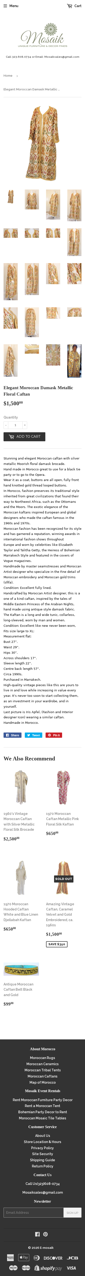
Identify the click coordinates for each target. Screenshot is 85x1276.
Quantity (11, 417)
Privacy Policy (42, 1148)
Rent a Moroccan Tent (42, 1106)
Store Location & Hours (42, 1142)
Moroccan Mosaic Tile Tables (42, 1118)
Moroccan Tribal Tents (43, 1070)
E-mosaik (47, 1248)
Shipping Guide (42, 1160)
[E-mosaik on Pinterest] (45, 1235)
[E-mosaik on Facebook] (37, 1235)
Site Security (42, 1154)
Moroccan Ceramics (42, 1064)
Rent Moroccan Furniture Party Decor (42, 1100)
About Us (42, 1136)
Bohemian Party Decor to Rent (42, 1112)
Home (8, 75)
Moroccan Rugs (42, 1058)
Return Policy (42, 1166)
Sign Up (72, 1212)
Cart (77, 6)
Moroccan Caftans (42, 1076)
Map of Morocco (43, 1082)
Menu (13, 6)
